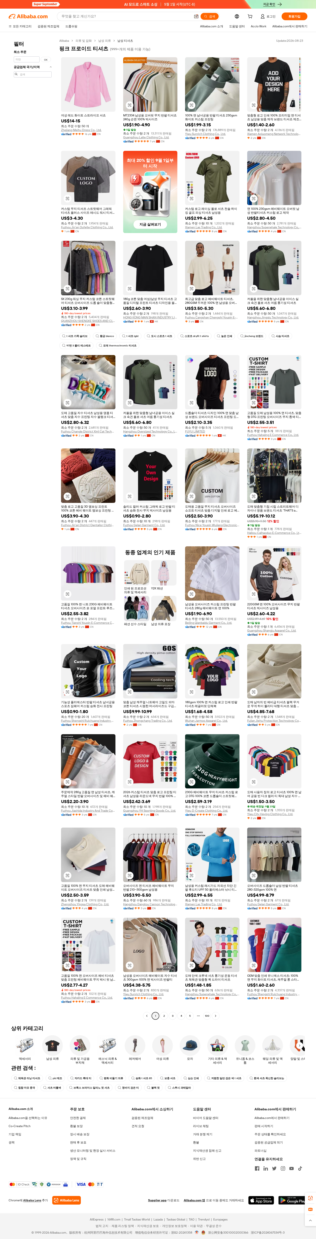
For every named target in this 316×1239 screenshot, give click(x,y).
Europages (220, 1219)
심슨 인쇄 (193, 1078)
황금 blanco (107, 336)
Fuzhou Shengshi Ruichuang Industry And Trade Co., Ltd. (88, 720)
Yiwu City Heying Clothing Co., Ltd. (270, 814)
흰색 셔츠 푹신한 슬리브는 (269, 1078)
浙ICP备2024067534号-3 (268, 1232)
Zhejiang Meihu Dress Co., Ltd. (81, 130)
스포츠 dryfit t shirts (197, 336)
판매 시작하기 (264, 1126)
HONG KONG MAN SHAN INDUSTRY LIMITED (150, 317)
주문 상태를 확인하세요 (270, 1134)
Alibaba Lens (32, 1200)
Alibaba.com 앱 (194, 1200)
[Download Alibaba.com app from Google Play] (292, 1200)
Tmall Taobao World (137, 1219)
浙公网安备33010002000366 (228, 1232)
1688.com (113, 1219)
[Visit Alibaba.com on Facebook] (257, 1168)
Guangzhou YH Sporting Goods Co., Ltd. (149, 810)
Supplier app (157, 1200)
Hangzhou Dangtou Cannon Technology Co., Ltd (150, 904)
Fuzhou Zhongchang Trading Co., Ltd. (147, 720)
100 (207, 1015)
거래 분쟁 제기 (202, 1134)
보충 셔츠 (169, 1078)
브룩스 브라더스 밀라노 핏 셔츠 (92, 1087)
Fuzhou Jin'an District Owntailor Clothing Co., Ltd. (88, 525)
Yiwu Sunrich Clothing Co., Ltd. (205, 134)
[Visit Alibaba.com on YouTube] (291, 1168)
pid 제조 (57, 1078)
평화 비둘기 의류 (113, 1078)
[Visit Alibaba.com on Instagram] (282, 1168)
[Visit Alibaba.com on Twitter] (274, 1168)
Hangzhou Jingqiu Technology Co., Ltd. (273, 317)
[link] (310, 1198)
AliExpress (97, 1219)
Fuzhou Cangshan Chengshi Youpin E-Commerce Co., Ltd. (212, 317)
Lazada (158, 1219)
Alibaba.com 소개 (21, 1109)
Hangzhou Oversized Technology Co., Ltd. (150, 431)
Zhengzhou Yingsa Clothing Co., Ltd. (85, 904)
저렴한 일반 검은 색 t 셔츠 (226, 1078)
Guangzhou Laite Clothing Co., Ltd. (146, 137)
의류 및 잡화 (83, 40)
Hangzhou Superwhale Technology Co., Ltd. (274, 227)
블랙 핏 (155, 1087)
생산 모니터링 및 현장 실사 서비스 (92, 1150)
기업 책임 (15, 1134)
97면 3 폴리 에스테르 (78, 345)
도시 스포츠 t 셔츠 (161, 336)
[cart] (251, 17)
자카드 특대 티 (83, 1078)
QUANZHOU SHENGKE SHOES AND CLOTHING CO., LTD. (88, 321)
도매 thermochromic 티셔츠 (120, 345)
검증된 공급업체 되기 (269, 1142)
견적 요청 (138, 1126)
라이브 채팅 (201, 1126)
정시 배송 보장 (79, 1134)
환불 (196, 1142)
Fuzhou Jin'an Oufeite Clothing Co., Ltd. (87, 227)
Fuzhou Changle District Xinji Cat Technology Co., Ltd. (88, 431)
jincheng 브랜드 (254, 336)
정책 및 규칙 (78, 1158)
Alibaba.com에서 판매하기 (272, 1118)
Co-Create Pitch (20, 1126)
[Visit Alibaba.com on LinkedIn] (265, 1168)
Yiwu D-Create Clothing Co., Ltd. (206, 810)
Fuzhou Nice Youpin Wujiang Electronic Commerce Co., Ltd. (212, 525)
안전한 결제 (78, 1118)
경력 (12, 1142)
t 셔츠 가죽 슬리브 (76, 336)
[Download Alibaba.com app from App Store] (261, 1200)
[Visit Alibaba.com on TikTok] (300, 1168)
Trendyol (204, 1219)
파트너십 (261, 1150)
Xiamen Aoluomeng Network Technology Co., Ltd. (274, 134)
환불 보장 (76, 1126)
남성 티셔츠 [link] (125, 40)
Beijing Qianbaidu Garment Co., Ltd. (208, 622)
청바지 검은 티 (130, 1087)
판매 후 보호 (78, 1142)
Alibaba (64, 40)
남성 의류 (104, 40)
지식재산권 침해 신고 (207, 1150)
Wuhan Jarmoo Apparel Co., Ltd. (206, 720)
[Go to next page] (215, 1016)
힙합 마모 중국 (26, 1087)
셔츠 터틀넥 (54, 1087)
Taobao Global (175, 1219)
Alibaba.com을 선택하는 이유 (28, 1118)
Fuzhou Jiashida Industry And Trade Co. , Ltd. (88, 810)
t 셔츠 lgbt (132, 336)
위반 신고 (199, 1158)
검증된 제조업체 (142, 1118)
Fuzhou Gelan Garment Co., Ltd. (144, 525)
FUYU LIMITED (195, 431)
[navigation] (32, 528)
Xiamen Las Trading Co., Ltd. (203, 227)
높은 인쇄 (226, 336)
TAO (191, 1219)
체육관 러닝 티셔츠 (29, 1078)
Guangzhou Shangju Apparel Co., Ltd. (271, 630)
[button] (196, 16)
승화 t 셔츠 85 (144, 1078)
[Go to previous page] (147, 1016)
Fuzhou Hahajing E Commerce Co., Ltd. (273, 435)
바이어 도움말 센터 (205, 1118)
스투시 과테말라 (181, 1087)
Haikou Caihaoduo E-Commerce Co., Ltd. (274, 533)
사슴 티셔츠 (282, 336)
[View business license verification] (197, 1232)
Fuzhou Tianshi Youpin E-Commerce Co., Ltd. (88, 622)
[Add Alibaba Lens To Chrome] (66, 1200)
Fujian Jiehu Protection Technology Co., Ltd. (274, 720)
